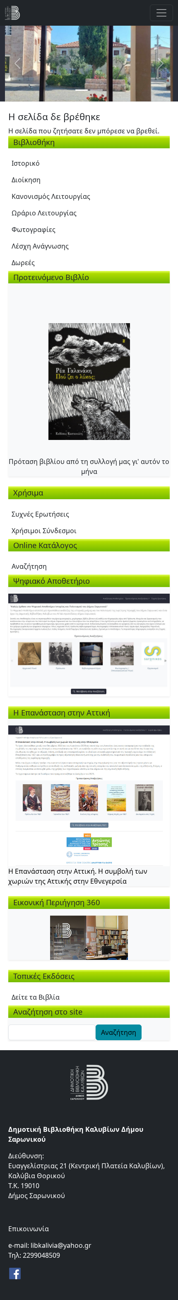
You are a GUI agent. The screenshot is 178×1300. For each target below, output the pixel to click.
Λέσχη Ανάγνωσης (40, 246)
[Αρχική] (15, 12)
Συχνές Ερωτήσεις (40, 514)
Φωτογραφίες (33, 229)
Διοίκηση (26, 179)
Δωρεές (23, 262)
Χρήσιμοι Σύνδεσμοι (44, 530)
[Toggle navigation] (161, 13)
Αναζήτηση (29, 566)
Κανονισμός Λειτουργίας (51, 196)
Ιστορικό (26, 163)
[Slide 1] (81, 90)
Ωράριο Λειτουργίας (44, 212)
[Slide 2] (96, 90)
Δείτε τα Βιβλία (36, 997)
